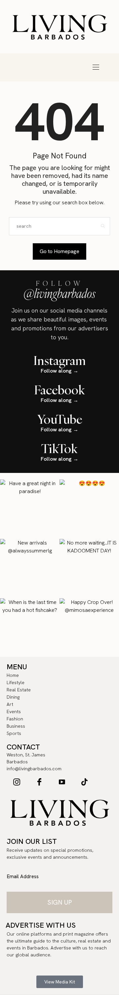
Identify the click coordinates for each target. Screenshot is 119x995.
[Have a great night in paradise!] (30, 509)
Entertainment (19, 67)
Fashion (46, 67)
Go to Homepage (59, 251)
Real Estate (46, 58)
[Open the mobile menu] (96, 67)
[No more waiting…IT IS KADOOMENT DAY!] (89, 568)
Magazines (59, 76)
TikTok (59, 448)
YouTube (59, 419)
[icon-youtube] (62, 781)
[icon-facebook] (39, 781)
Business (72, 67)
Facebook (59, 390)
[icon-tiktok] (84, 781)
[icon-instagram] (17, 781)
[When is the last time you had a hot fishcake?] (30, 628)
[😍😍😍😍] (89, 509)
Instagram (59, 360)
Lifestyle (19, 58)
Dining (72, 58)
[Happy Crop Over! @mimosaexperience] (89, 628)
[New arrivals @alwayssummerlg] (30, 568)
